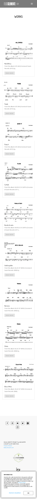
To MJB (6, 185)
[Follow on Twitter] (22, 423)
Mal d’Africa (7, 64)
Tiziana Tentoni (8, 446)
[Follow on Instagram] (12, 423)
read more (9, 73)
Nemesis (7, 306)
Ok (28, 493)
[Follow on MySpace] (27, 423)
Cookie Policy (21, 482)
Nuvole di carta (8, 225)
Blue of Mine (8, 387)
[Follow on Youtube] (17, 423)
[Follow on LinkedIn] (17, 427)
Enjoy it (6, 144)
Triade (6, 104)
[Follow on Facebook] (7, 423)
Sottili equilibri (8, 265)
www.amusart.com (9, 447)
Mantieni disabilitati (15, 493)
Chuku (6, 346)
